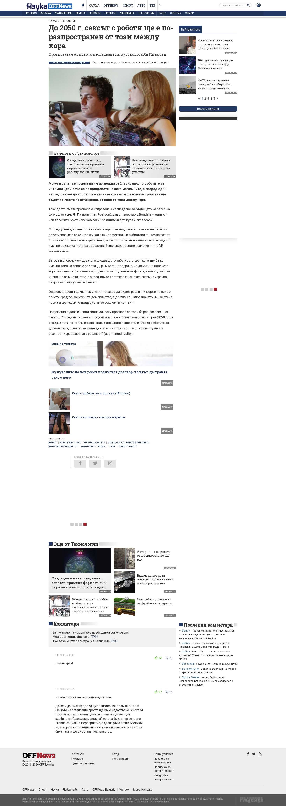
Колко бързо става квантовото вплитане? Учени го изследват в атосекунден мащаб (206, 655)
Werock (124, 789)
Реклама (77, 758)
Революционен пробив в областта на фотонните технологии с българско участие (151, 166)
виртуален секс (137, 442)
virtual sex (116, 442)
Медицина (127, 13)
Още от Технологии (76, 544)
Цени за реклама (82, 763)
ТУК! (114, 641)
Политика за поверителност (164, 769)
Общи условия (163, 754)
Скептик (175, 13)
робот (102, 446)
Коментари (66, 624)
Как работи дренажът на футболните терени (154, 601)
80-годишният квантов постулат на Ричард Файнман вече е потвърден (215, 66)
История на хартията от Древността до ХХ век (154, 555)
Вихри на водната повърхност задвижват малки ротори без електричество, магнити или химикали (155, 585)
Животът (95, 13)
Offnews (111, 5)
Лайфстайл (70, 789)
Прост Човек (191, 677)
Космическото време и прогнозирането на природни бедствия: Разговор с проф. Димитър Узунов (215, 48)
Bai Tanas (188, 663)
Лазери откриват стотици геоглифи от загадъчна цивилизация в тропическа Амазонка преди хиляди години (207, 634)
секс (112, 446)
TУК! (94, 637)
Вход (115, 754)
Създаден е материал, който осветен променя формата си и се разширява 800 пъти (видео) (85, 168)
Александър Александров (69, 63)
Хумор (189, 13)
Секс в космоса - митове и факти (98, 417)
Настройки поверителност (164, 777)
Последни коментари (208, 625)
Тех (152, 5)
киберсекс (88, 446)
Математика (63, 13)
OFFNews (28, 789)
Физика (46, 13)
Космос (31, 13)
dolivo (186, 630)
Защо (162, 13)
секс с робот (128, 446)
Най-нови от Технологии (76, 153)
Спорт (128, 5)
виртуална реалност (63, 446)
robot (53, 442)
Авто (141, 5)
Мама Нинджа (142, 789)
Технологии (146, 13)
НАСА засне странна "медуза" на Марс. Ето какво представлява (214, 84)
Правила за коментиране (162, 760)
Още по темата (64, 343)
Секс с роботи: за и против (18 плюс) (101, 393)
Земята (80, 13)
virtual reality (94, 442)
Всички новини (208, 109)
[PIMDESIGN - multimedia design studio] (250, 801)
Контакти (77, 754)
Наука (94, 5)
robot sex (67, 442)
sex (78, 442)
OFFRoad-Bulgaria (103, 789)
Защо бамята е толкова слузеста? (216, 663)
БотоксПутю (190, 668)
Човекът (110, 13)
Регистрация (120, 758)
